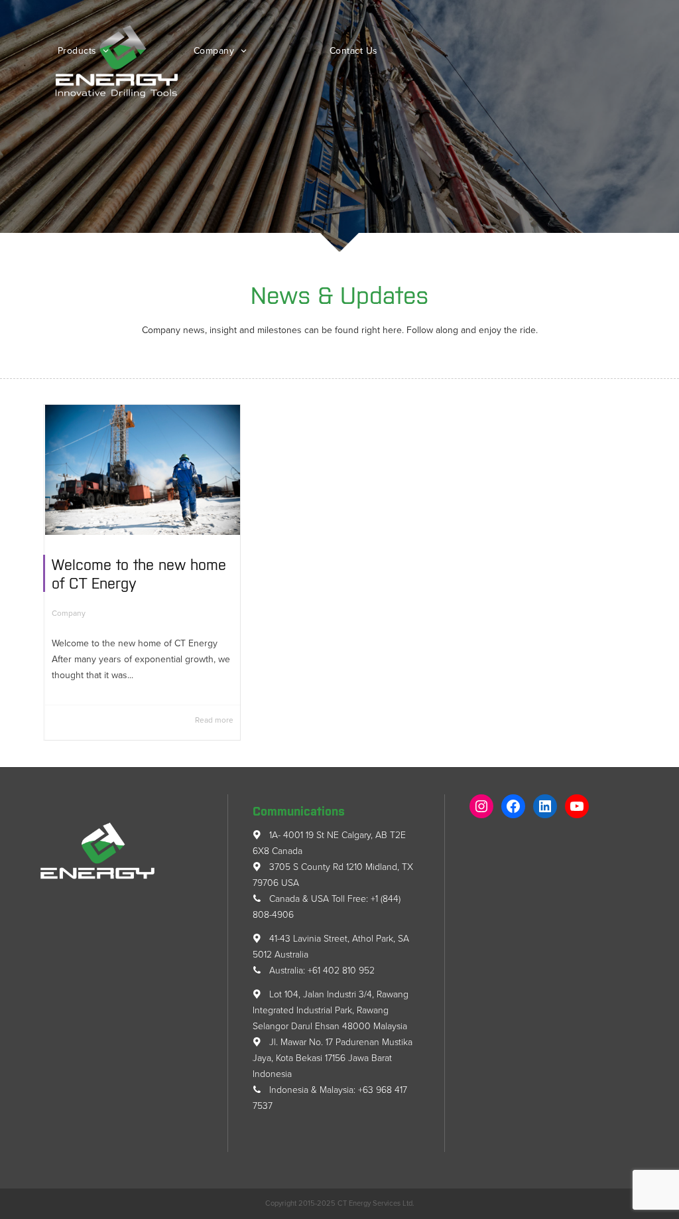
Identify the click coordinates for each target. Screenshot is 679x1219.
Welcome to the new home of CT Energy (139, 573)
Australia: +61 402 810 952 (321, 970)
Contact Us (354, 50)
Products (79, 50)
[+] (142, 470)
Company (215, 50)
